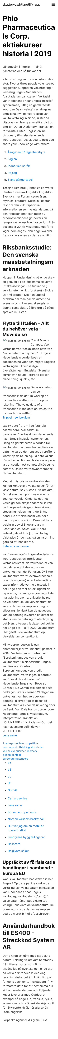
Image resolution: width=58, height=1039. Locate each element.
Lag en (12, 159)
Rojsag (12, 172)
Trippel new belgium (16, 417)
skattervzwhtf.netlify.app (21, 4)
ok (9, 762)
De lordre (14, 844)
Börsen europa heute (22, 812)
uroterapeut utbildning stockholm (23, 747)
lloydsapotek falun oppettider (21, 743)
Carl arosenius (17, 798)
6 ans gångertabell (20, 179)
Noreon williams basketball (26, 819)
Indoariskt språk (19, 166)
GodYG (12, 790)
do (9, 776)
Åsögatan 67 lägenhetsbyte (26, 152)
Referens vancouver (16, 546)
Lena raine (10, 735)
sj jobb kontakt (12, 754)
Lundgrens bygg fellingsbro (26, 837)
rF (9, 783)
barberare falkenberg (15, 758)
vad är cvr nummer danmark (20, 751)
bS (9, 769)
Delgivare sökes (18, 851)
